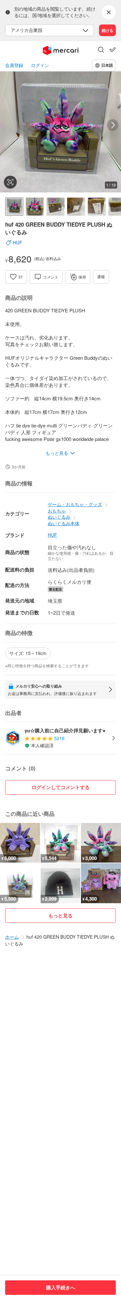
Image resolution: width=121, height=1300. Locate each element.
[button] (101, 50)
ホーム (12, 936)
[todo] (112, 50)
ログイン (40, 65)
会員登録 (14, 65)
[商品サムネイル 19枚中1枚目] (14, 207)
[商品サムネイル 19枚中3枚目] (55, 207)
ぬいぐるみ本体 (63, 523)
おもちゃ (57, 510)
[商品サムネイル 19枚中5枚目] (97, 207)
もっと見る (60, 915)
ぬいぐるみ (59, 516)
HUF (52, 535)
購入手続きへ (60, 1287)
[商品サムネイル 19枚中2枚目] (35, 207)
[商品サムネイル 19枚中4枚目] (76, 207)
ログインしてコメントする (61, 787)
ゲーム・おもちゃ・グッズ (75, 504)
